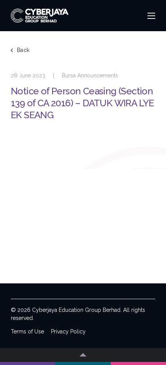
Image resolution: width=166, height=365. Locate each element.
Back (23, 50)
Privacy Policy (68, 331)
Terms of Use (27, 331)
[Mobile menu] (151, 16)
